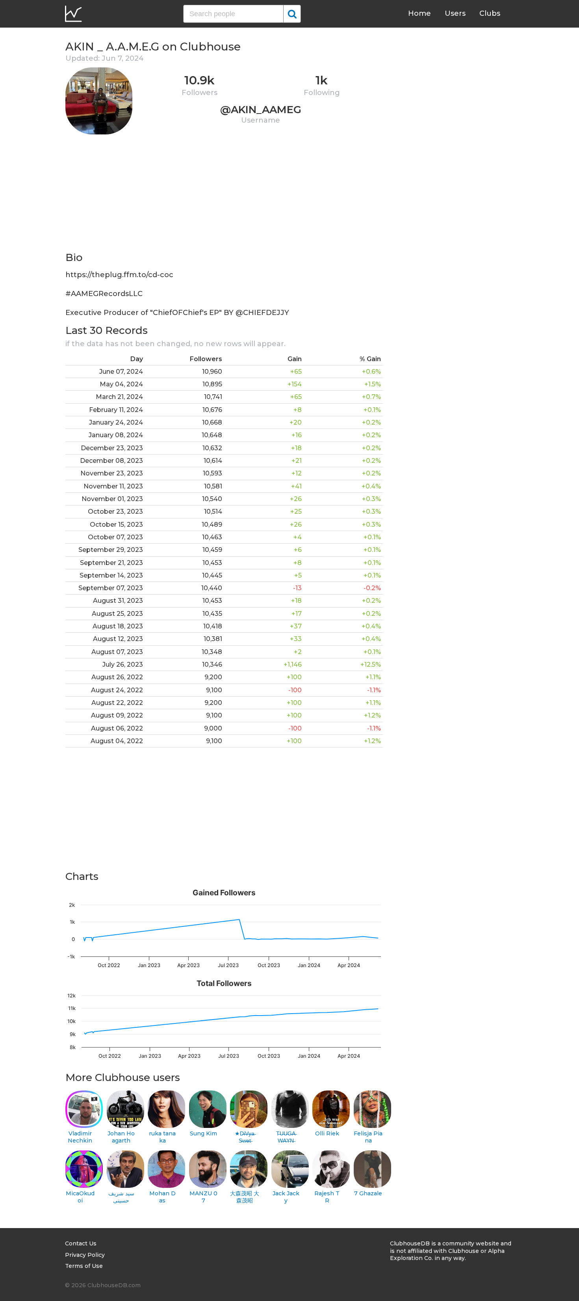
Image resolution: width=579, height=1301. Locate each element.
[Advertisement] (224, 195)
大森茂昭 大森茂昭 (244, 1197)
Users (455, 13)
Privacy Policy (85, 1254)
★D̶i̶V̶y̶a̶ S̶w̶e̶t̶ (244, 1137)
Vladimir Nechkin (80, 1137)
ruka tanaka (162, 1137)
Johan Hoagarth (121, 1137)
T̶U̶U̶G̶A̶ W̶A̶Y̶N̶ (285, 1137)
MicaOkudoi (80, 1197)
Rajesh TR (327, 1197)
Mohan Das (162, 1197)
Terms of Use (84, 1265)
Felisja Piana (368, 1137)
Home (419, 13)
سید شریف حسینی (121, 1197)
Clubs (489, 13)
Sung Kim (203, 1133)
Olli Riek (327, 1133)
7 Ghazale (368, 1193)
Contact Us (80, 1243)
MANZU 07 (203, 1197)
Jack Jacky (286, 1197)
